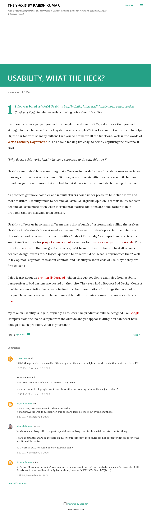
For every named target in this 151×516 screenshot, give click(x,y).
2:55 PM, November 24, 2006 (32, 475)
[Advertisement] (75, 43)
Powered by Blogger (77, 503)
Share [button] (136, 335)
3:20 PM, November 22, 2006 (33, 416)
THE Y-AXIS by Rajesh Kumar (34, 5)
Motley (20, 335)
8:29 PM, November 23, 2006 (33, 452)
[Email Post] (29, 335)
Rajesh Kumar (24, 403)
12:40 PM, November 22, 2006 (33, 394)
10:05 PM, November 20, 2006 (33, 368)
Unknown (22, 358)
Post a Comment (17, 482)
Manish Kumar (25, 425)
